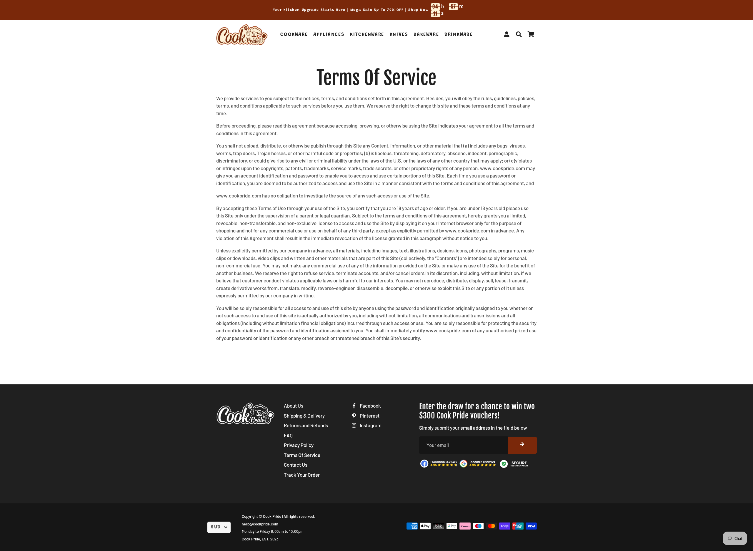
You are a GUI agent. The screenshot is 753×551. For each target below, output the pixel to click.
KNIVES (399, 34)
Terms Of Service (302, 455)
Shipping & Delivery (304, 415)
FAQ (288, 435)
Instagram (370, 425)
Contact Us (295, 465)
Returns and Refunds (306, 425)
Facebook (370, 405)
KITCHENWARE (367, 34)
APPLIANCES (328, 34)
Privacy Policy (299, 445)
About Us (293, 405)
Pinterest (369, 415)
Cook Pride (272, 516)
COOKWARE (294, 34)
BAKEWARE (426, 34)
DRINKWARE (458, 34)
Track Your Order (302, 475)
